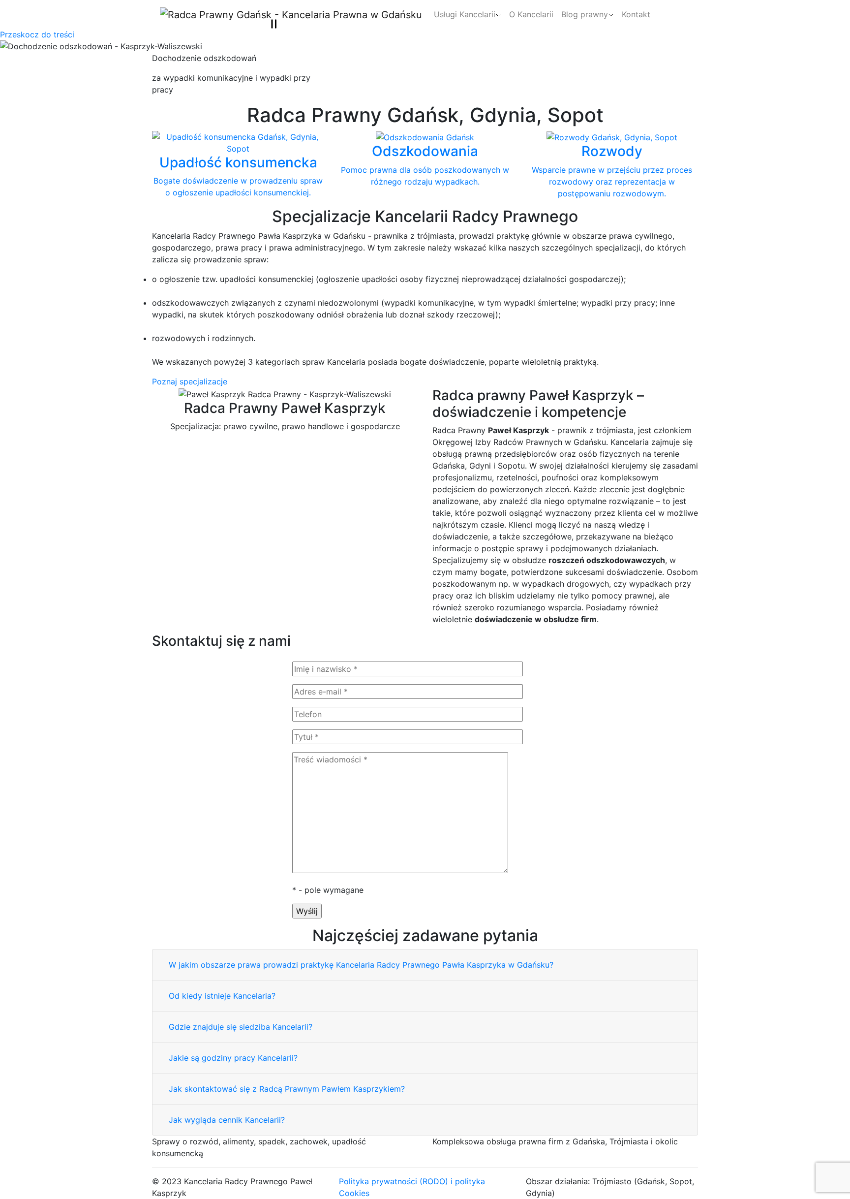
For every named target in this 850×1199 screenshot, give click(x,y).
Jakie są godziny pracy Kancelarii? (233, 1058)
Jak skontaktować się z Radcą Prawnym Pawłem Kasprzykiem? (287, 1089)
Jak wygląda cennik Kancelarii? (227, 1120)
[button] (467, 14)
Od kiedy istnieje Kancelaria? (222, 996)
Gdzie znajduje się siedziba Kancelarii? (240, 1027)
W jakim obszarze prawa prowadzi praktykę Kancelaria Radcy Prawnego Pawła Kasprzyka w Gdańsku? (361, 965)
